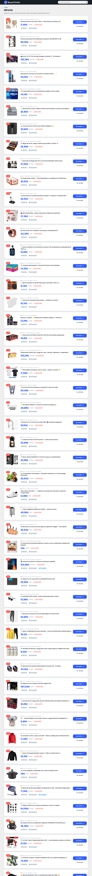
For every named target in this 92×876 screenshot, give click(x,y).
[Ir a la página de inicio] (12, 2)
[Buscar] (86, 2)
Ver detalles (79, 26)
